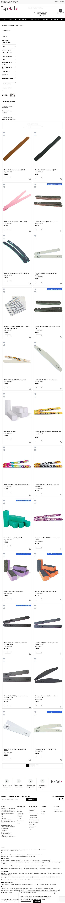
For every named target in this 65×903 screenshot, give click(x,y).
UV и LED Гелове (5, 860)
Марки (43, 813)
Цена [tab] (3, 46)
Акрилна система (15, 860)
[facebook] (59, 799)
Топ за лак (12, 854)
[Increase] (10, 177)
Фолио (53, 877)
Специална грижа (44, 884)
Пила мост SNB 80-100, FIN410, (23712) (45, 749)
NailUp (10, 892)
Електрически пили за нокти (15, 879)
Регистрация (20, 820)
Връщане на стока (34, 820)
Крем (2, 884)
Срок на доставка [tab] (7, 67)
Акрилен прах (14, 865)
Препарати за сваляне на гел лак (9, 850)
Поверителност (33, 815)
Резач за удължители (43, 862)
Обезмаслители (46, 860)
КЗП (30, 829)
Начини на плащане (34, 813)
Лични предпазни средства (55, 873)
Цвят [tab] (3, 59)
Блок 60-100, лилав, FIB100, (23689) (13, 591)
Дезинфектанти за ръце (40, 873)
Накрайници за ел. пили (45, 868)
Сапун (36, 884)
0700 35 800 (41, 14)
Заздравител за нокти (29, 856)
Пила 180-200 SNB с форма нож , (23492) (15, 379)
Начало (4, 25)
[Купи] (29, 179)
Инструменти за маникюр (15, 868)
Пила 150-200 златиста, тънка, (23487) (14, 170)
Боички (10, 877)
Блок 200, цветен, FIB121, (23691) (13, 538)
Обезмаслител (4, 849)
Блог (42, 809)
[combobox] (45, 7)
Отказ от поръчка (34, 822)
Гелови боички (36, 860)
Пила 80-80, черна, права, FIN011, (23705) (46, 221)
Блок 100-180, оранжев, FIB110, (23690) (46, 591)
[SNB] (12, 95)
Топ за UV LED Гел (26, 860)
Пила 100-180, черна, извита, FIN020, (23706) (16, 273)
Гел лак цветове (34, 849)
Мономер (22, 865)
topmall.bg (3, 901)
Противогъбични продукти (8, 890)
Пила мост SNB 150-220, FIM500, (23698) (46, 379)
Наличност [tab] (6, 71)
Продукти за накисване (26, 888)
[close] (55, 893)
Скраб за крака (48, 888)
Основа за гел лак (14, 849)
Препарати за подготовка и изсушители (11, 856)
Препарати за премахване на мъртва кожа (37, 890)
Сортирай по (25, 127)
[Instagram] (63, 799)
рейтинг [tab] (5, 75)
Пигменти (29, 877)
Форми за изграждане (56, 862)
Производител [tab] (7, 56)
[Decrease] (5, 177)
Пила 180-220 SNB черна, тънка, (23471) (46, 170)
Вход (18, 823)
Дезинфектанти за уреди (25, 873)
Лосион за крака (14, 888)
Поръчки (19, 816)
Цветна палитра (21, 854)
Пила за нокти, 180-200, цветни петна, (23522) (17, 484)
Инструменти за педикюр (30, 868)
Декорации (22, 877)
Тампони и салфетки (6, 874)
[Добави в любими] (4, 133)
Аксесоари (22, 850)
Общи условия (33, 817)
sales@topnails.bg (41, 15)
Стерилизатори (39, 879)
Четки (58, 877)
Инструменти (11, 25)
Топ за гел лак (24, 849)
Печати (48, 877)
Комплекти (43, 849)
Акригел (29, 865)
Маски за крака (20, 890)
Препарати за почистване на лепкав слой (12, 862)
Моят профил (20, 813)
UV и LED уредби (29, 879)
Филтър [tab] (4, 36)
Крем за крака (4, 888)
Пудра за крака (38, 888)
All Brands (15, 78)
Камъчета (35, 877)
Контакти (19, 811)
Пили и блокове (57, 868)
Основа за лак (4, 854)
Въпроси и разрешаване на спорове (33, 826)
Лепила (34, 862)
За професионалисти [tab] (7, 63)
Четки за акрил (37, 865)
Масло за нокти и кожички (18, 884)
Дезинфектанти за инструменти (9, 873)
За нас (18, 809)
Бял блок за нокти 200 (10, 431)
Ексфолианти (29, 884)
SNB (6, 892)
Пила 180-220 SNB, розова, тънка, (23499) (15, 221)
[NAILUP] (5, 95)
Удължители (27, 862)
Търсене (19, 818)
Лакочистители (38, 854)
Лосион (7, 884)
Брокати (15, 877)
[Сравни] (4, 135)
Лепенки (42, 877)
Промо (43, 811)
